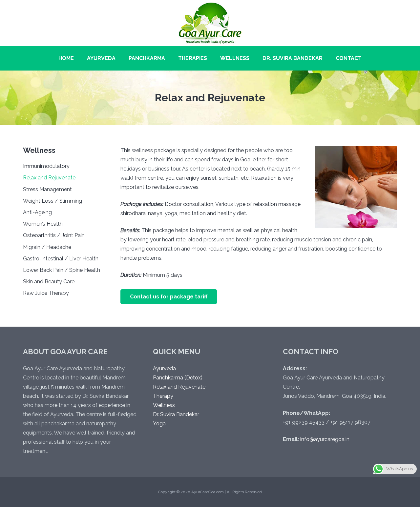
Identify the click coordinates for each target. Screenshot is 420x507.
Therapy (163, 396)
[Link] (210, 23)
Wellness (164, 405)
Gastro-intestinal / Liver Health (60, 258)
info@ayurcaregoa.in (324, 439)
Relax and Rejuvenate (49, 177)
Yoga (159, 423)
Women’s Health (43, 224)
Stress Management (47, 189)
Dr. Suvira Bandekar (176, 414)
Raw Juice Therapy (46, 293)
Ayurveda (164, 368)
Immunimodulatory (46, 166)
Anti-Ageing (37, 212)
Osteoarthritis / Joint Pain (54, 235)
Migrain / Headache (47, 247)
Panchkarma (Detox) (177, 378)
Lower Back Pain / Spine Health (61, 270)
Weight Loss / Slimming (52, 201)
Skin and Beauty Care (48, 281)
